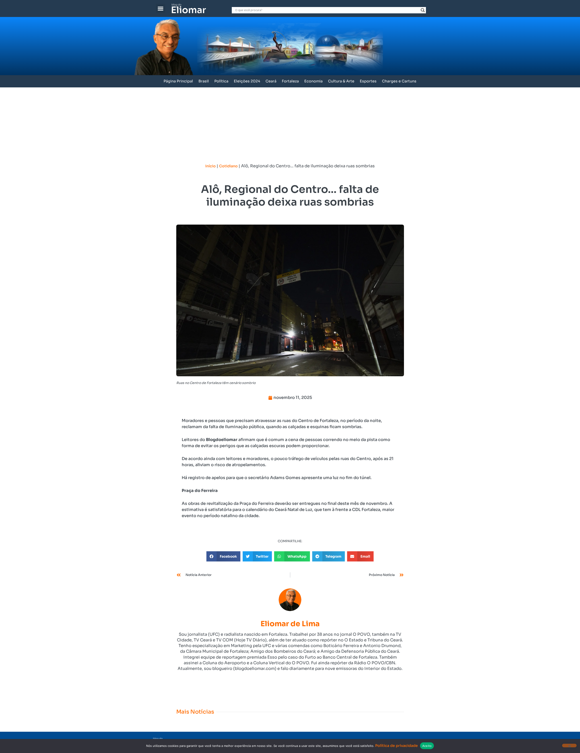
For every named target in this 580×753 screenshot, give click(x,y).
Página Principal (178, 81)
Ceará (271, 81)
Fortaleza (290, 81)
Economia (313, 81)
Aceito (427, 746)
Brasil (203, 81)
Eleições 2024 (247, 81)
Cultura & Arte (341, 81)
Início (210, 166)
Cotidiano (228, 166)
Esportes (368, 81)
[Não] (569, 745)
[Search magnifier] (423, 10)
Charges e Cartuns (399, 81)
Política (221, 81)
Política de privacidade (396, 745)
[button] (160, 8)
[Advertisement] (290, 121)
